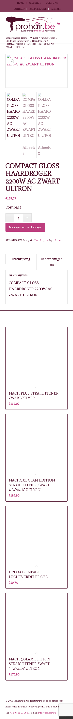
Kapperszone (37, 9)
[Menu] (44, 24)
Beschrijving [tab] (21, 259)
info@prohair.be (47, 713)
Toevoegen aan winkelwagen (25, 227)
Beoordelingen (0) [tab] (52, 262)
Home (20, 3)
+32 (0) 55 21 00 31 (19, 713)
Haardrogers (41, 240)
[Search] (35, 24)
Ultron (57, 240)
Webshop (35, 3)
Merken (56, 9)
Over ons (52, 3)
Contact (19, 9)
